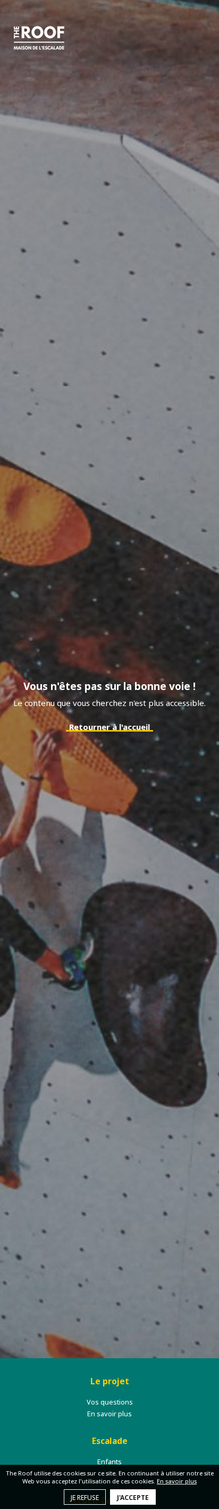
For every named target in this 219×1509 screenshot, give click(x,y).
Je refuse (85, 1497)
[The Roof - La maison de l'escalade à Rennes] (39, 38)
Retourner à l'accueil (109, 726)
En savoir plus (177, 1481)
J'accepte (133, 1497)
